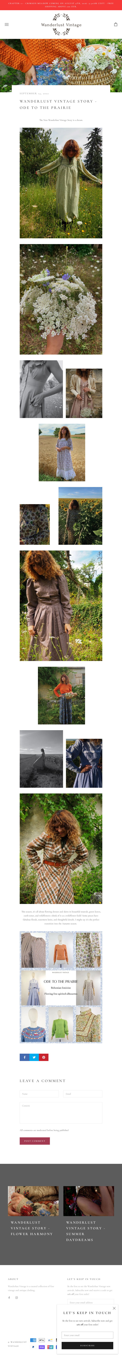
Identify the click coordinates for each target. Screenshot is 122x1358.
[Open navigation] (7, 24)
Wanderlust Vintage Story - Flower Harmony (32, 1228)
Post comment (34, 1141)
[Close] (114, 1308)
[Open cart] (115, 24)
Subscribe (87, 1345)
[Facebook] (9, 1297)
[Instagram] (16, 1297)
